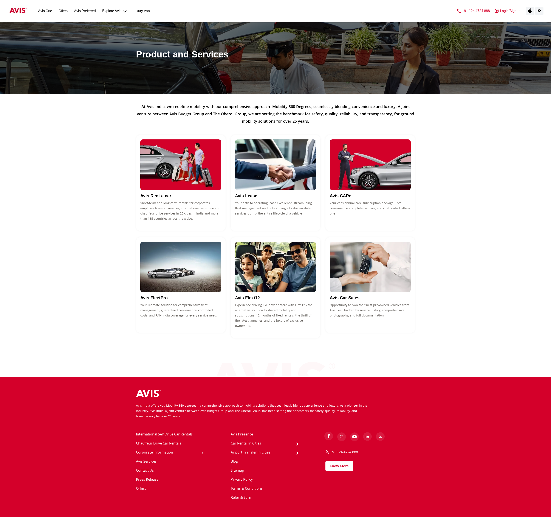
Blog (234, 461)
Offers (141, 488)
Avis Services (146, 461)
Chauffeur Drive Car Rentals (158, 443)
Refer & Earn (241, 497)
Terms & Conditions (247, 488)
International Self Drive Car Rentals (164, 434)
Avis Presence (242, 434)
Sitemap (237, 470)
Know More (339, 466)
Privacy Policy (242, 479)
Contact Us (145, 470)
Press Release (147, 479)
